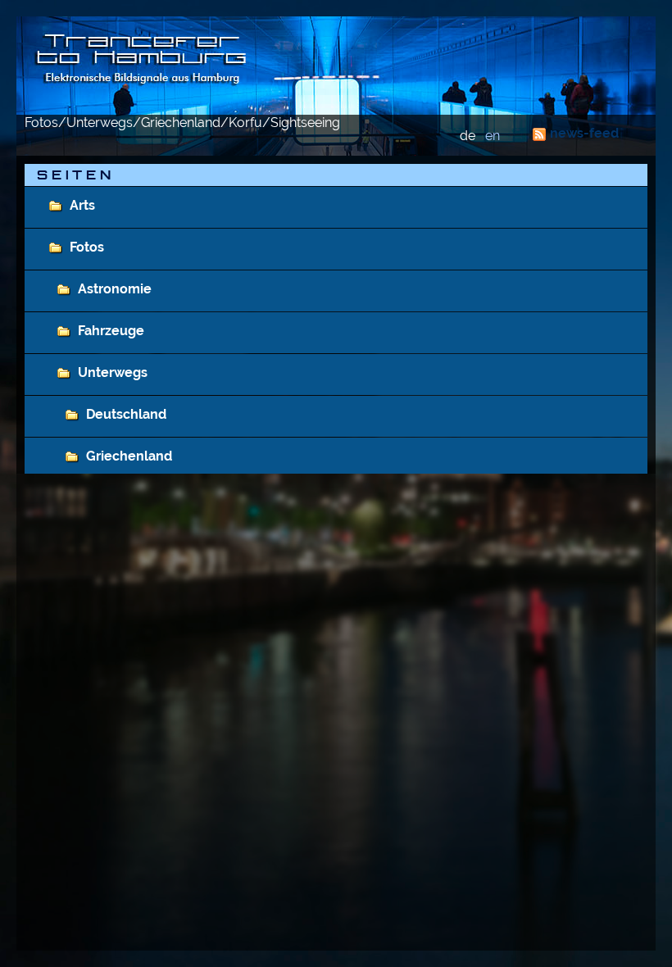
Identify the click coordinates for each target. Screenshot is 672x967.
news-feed (584, 133)
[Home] (336, 65)
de (467, 135)
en (492, 135)
